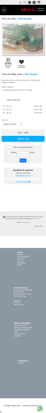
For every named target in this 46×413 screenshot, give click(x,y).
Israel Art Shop (20, 288)
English (21, 363)
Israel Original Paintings (23, 290)
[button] (39, 2)
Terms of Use (19, 305)
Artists (20, 252)
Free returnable (22, 182)
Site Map (17, 336)
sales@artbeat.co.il (23, 176)
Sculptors (21, 259)
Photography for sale (22, 294)
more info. (38, 218)
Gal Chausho (24, 18)
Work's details (7, 87)
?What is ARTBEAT (22, 323)
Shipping (17, 300)
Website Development (23, 327)
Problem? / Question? (23, 222)
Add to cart (23, 139)
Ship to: (5, 120)
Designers (21, 263)
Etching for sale (20, 296)
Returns (17, 302)
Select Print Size (13, 100)
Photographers (23, 256)
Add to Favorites (21, 66)
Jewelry (20, 261)
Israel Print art (19, 292)
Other (19, 265)
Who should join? (21, 325)
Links (16, 332)
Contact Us (23, 361)
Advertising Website (22, 330)
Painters (20, 254)
